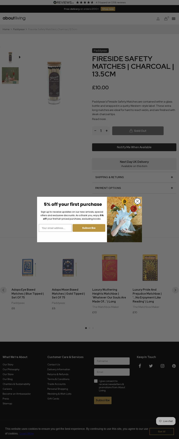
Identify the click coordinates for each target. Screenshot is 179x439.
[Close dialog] (137, 201)
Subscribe (89, 228)
